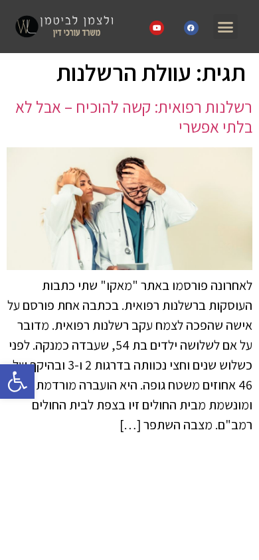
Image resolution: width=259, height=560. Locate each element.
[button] (225, 26)
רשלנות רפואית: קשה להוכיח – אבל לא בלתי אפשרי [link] (133, 116)
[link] (17, 381)
